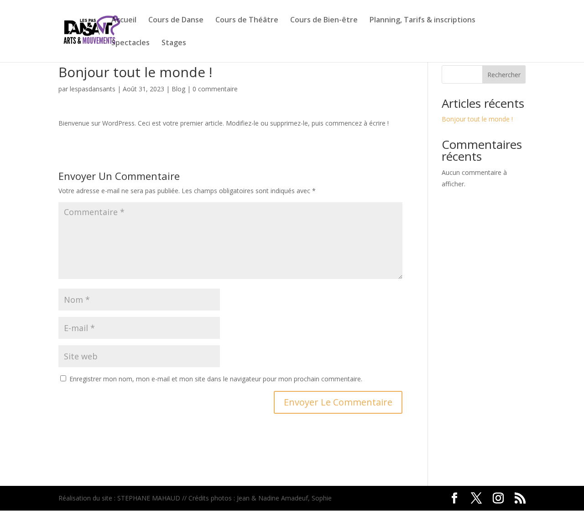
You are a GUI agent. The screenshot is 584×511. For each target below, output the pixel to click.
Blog (178, 88)
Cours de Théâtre (246, 20)
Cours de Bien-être (324, 20)
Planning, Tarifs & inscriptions (422, 20)
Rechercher (504, 74)
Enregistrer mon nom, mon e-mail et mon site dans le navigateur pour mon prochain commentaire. (215, 378)
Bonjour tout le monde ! (477, 119)
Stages (174, 43)
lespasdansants (92, 88)
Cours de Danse (175, 20)
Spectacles (130, 43)
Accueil (123, 20)
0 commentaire (215, 88)
